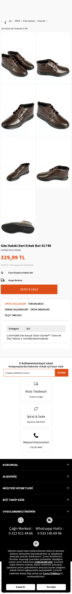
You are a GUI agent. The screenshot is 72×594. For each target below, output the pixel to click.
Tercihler (51, 587)
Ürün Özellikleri (15, 303)
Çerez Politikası (51, 573)
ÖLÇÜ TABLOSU (13, 315)
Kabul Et (20, 587)
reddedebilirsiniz (44, 562)
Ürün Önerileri (40, 309)
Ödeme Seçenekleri (16, 309)
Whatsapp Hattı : (49, 528)
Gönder (61, 372)
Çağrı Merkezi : (20, 528)
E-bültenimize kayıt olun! (36, 363)
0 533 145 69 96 (49, 533)
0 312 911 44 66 (21, 533)
